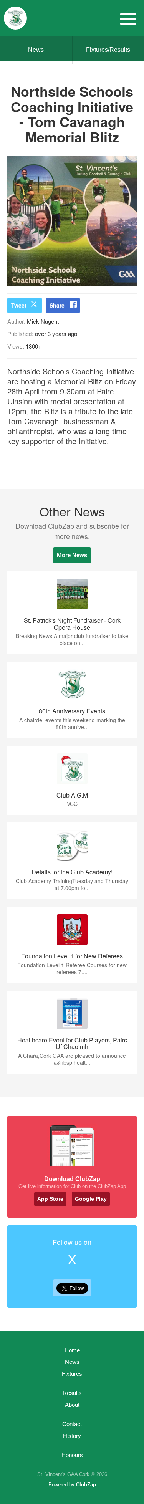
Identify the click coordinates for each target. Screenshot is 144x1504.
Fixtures (72, 1373)
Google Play (91, 1199)
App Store (50, 1199)
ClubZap (86, 1484)
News (36, 49)
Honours (72, 1455)
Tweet (18, 305)
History (72, 1436)
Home (72, 1350)
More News (72, 555)
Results (72, 1393)
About (72, 1404)
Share (57, 305)
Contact (72, 1424)
